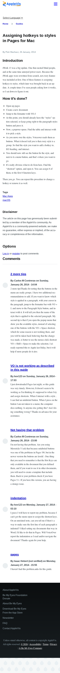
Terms (45, 644)
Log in (6, 253)
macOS (6, 200)
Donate (6, 598)
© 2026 (24, 644)
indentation (18, 498)
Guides (19, 24)
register (16, 253)
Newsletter (8, 618)
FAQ (5, 623)
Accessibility (35, 644)
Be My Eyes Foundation (15, 595)
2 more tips (18, 274)
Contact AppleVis (12, 628)
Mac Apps (8, 196)
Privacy (53, 644)
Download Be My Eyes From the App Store (14, 610)
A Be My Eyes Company (30, 648)
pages (14, 554)
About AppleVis (11, 590)
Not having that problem (27, 430)
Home (5, 24)
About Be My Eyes (12, 603)
